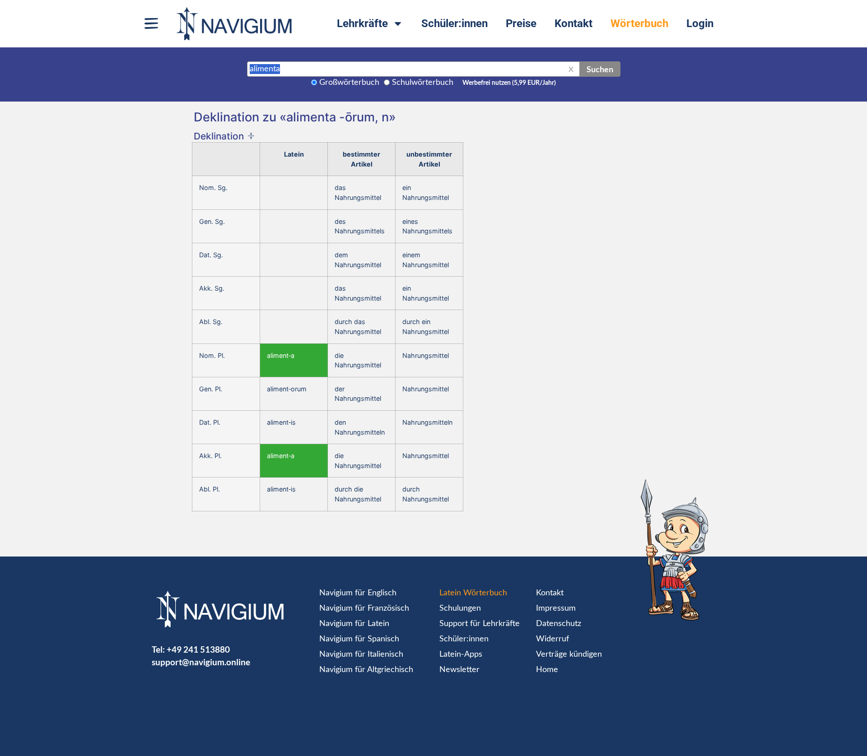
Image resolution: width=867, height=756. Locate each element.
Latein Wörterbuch (473, 593)
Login (699, 23)
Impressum (556, 608)
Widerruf (552, 639)
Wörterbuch (639, 23)
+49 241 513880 (198, 649)
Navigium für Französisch (364, 608)
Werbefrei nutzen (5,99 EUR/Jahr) (509, 83)
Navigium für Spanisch (359, 639)
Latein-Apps (460, 654)
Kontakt (573, 23)
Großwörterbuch (349, 83)
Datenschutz (558, 624)
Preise (521, 23)
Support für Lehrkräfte (479, 624)
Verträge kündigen (569, 654)
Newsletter (459, 670)
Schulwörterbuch (422, 83)
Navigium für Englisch (357, 593)
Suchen (600, 69)
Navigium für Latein (354, 624)
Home (547, 670)
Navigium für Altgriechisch (366, 670)
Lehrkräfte (362, 23)
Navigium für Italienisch (361, 654)
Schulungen (460, 608)
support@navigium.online (201, 662)
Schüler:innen (454, 23)
